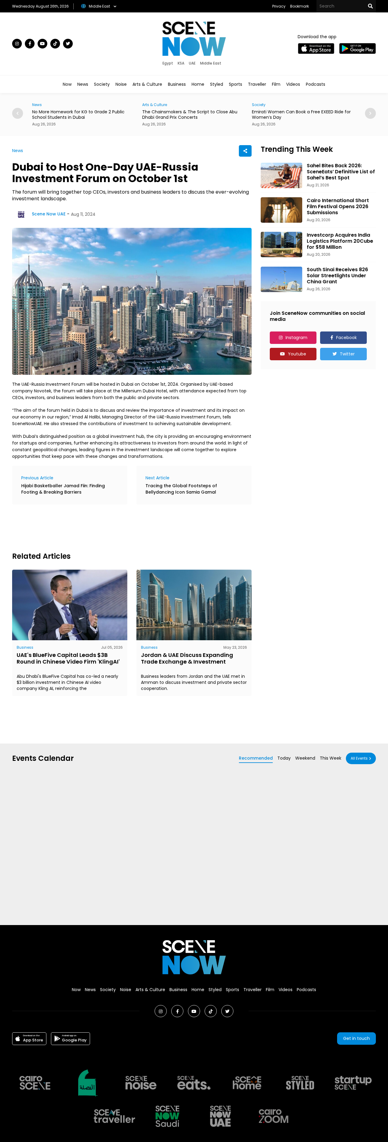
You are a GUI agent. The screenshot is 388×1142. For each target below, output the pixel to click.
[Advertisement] (122, 527)
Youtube (297, 354)
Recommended (256, 758)
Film (276, 84)
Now (67, 84)
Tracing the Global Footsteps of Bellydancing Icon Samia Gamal (181, 489)
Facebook (346, 338)
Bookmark (299, 6)
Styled (216, 84)
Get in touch (356, 1038)
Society (102, 84)
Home (198, 84)
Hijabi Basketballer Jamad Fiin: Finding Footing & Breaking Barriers (63, 489)
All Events (359, 758)
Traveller (257, 84)
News (82, 84)
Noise (121, 84)
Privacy (279, 6)
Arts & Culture (147, 84)
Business (177, 84)
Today (284, 758)
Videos (293, 84)
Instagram (296, 338)
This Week (330, 758)
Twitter (347, 354)
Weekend (305, 758)
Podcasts (315, 84)
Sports (235, 84)
